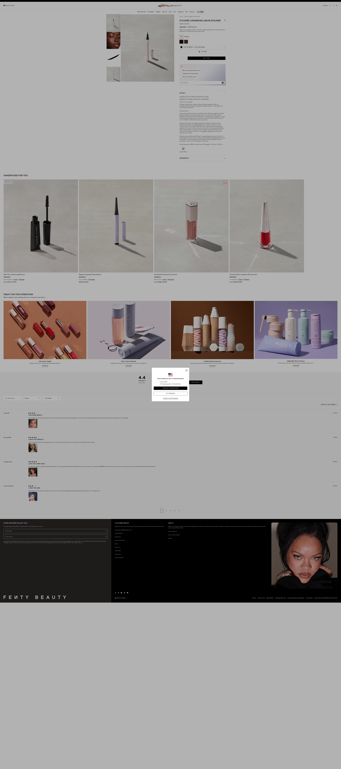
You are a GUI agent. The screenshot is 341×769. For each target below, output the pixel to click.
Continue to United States (170, 388)
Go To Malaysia (170, 393)
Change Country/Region (170, 398)
